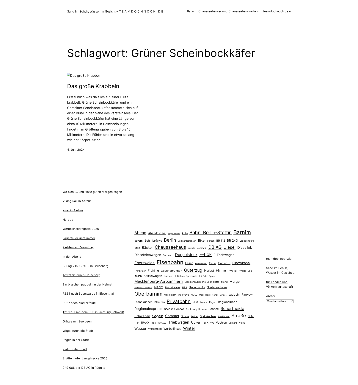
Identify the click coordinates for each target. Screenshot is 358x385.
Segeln (157, 316)
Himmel (221, 270)
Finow (212, 263)
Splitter (194, 316)
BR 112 (220, 240)
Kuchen (168, 276)
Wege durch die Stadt (78, 331)
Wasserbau (155, 328)
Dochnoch (168, 255)
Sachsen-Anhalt (174, 309)
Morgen (235, 281)
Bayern (138, 240)
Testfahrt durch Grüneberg (81, 275)
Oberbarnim (148, 294)
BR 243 (232, 240)
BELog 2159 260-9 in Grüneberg (86, 266)
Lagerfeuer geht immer (79, 238)
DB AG (215, 247)
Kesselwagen (153, 276)
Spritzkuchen (208, 316)
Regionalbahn (227, 302)
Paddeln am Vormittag (78, 247)
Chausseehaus (170, 247)
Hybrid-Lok (245, 270)
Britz (137, 247)
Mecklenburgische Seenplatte (202, 281)
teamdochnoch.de (278, 258)
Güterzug (193, 270)
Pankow (247, 294)
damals (191, 248)
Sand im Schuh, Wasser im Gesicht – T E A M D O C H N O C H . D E (115, 11)
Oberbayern (170, 295)
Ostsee (223, 295)
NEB (184, 287)
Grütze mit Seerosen (77, 321)
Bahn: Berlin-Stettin (210, 232)
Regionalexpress (148, 309)
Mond (224, 281)
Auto (185, 233)
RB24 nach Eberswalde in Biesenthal (88, 293)
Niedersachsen (217, 287)
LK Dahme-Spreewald (185, 276)
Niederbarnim (197, 287)
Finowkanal (241, 263)
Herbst (209, 270)
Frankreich (140, 270)
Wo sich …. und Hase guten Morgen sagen (92, 192)
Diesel (229, 247)
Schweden (142, 316)
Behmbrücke (153, 240)
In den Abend (72, 256)
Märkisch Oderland (143, 287)
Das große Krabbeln (93, 86)
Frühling (153, 270)
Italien (138, 276)
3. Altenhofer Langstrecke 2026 (85, 358)
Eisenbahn (170, 262)
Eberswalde (144, 263)
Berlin (170, 240)
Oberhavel (183, 294)
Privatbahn (179, 301)
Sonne (185, 316)
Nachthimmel (172, 287)
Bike (201, 240)
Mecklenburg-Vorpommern (158, 281)
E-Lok (205, 254)
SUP (251, 316)
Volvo (242, 322)
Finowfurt (224, 263)
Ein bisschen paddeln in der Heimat (87, 284)
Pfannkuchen (143, 302)
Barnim (242, 232)
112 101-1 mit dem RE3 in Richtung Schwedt (93, 312)
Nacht (158, 287)
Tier (136, 322)
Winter (189, 328)
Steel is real (224, 316)
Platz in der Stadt (75, 349)
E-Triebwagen (223, 255)
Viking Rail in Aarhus (77, 201)
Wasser (140, 328)
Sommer (172, 316)
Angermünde (174, 233)
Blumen (210, 240)
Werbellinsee (172, 328)
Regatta (203, 302)
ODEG (194, 295)
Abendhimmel (157, 233)
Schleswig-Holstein (196, 309)
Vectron (221, 322)
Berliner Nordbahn (187, 241)
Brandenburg (247, 240)
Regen (212, 302)
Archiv (270, 296)
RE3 (195, 302)
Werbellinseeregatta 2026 (81, 229)
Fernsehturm (201, 263)
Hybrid (232, 270)
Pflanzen (159, 302)
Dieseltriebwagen (147, 255)
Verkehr (233, 322)
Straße (238, 315)
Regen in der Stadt (76, 340)
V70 (212, 323)
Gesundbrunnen (171, 270)
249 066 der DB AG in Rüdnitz (84, 368)
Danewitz (201, 248)
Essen (189, 263)
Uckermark (199, 322)
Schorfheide (232, 308)
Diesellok (244, 247)
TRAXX (145, 322)
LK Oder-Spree (207, 276)
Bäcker (147, 247)
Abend (140, 232)
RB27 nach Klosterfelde (79, 303)
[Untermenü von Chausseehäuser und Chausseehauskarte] (258, 11)
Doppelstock (186, 254)
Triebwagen (178, 322)
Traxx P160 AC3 (158, 323)
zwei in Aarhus (73, 210)
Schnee (213, 309)
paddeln (234, 294)
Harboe (68, 219)
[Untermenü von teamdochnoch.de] (290, 11)
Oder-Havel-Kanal (208, 295)
